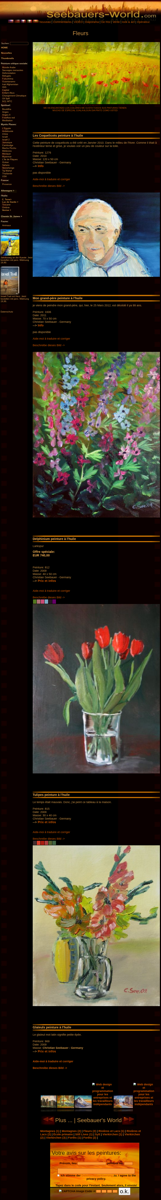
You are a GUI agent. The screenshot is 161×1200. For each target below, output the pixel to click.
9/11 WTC (7, 101)
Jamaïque (7, 142)
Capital (5, 90)
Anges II (6, 115)
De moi (105, 22)
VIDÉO (78, 22)
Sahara (5, 165)
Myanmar (7, 156)
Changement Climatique (14, 95)
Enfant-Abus (8, 93)
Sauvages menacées (12, 70)
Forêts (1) (75, 1137)
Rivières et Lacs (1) (111, 1131)
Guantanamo (8, 81)
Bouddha (6, 109)
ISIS (4, 87)
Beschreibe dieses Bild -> (49, 185)
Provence (7, 184)
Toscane (6, 204)
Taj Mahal (7, 170)
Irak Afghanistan (10, 84)
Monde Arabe (9, 67)
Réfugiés (6, 76)
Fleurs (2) (90, 1131)
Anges (5, 112)
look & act (128, 22)
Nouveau (45, 22)
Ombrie (6, 207)
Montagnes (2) (72, 1131)
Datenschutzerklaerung (97, 1175)
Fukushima (7, 78)
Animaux (6, 225)
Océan (5, 162)
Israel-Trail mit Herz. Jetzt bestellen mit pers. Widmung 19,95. (15, 299)
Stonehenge (8, 168)
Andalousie (7, 131)
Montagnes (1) (50, 1131)
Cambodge (7, 145)
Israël (5, 136)
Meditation (7, 120)
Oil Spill (6, 98)
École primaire (63, 1134)
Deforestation (9, 73)
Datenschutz (7, 311)
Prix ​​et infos (47, 580)
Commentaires (62, 22)
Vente (116, 22)
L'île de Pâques (10, 159)
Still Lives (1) (84, 1134)
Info (41, 166)
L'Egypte (6, 128)
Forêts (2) (90, 1137)
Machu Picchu (9, 148)
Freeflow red (8, 117)
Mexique (6, 153)
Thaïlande (7, 173)
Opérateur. (143, 22)
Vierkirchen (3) (56, 1137)
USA (4, 176)
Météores (7, 151)
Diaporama (92, 22)
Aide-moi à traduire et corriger (51, 179)
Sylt (98, 1134)
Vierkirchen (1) (113, 1134)
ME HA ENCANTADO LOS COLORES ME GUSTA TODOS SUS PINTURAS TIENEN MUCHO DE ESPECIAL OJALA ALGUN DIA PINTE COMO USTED (85, 109)
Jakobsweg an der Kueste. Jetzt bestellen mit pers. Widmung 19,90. (16, 260)
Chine (5, 134)
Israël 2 (6, 139)
